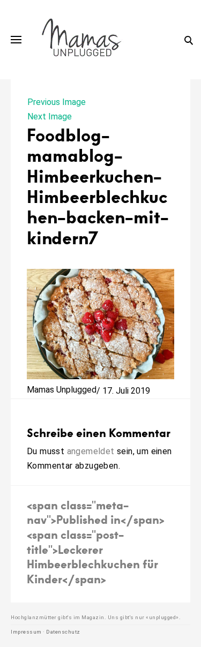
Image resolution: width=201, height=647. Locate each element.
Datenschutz (63, 632)
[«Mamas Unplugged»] (81, 40)
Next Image (49, 116)
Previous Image (56, 102)
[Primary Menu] (16, 39)
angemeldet (91, 451)
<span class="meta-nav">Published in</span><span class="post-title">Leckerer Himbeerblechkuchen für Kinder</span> (96, 541)
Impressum (26, 632)
